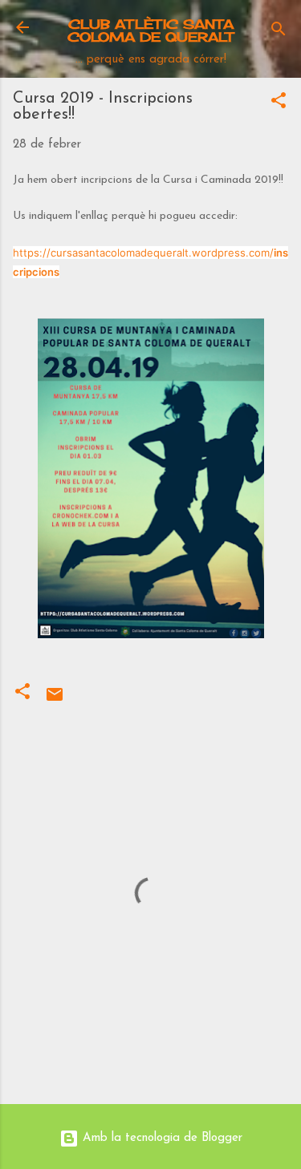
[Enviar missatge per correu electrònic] (54, 701)
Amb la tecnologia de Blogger (160, 1138)
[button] (278, 104)
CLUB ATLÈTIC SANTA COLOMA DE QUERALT (150, 30)
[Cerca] (278, 32)
